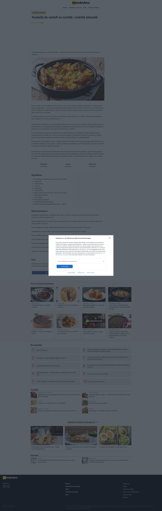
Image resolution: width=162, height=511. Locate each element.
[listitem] (81, 261)
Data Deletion (71, 272)
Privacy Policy (90, 272)
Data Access (81, 272)
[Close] (110, 238)
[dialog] (81, 255)
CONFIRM (64, 266)
